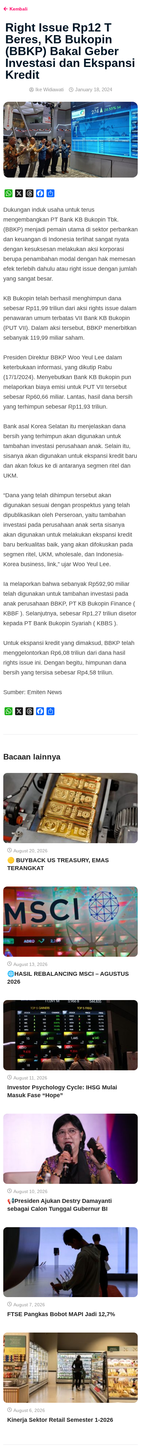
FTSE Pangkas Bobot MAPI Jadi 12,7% (61, 1314)
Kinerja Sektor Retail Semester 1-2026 (60, 1420)
